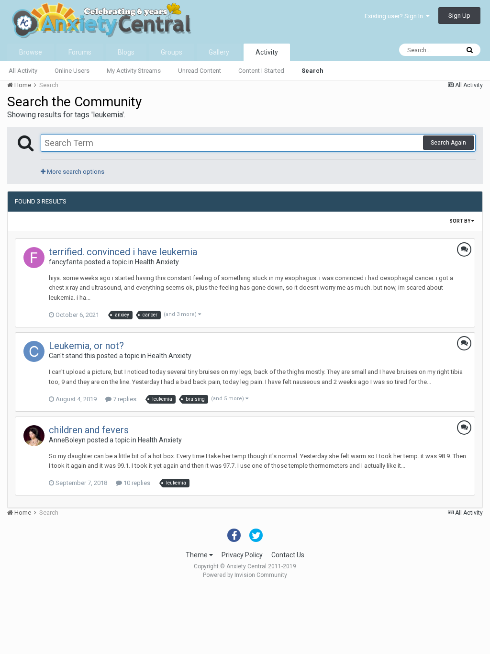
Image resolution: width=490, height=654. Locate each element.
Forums (79, 52)
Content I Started (261, 70)
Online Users (72, 70)
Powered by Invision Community (245, 575)
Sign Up (459, 15)
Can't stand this (72, 356)
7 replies (123, 399)
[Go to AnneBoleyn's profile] (34, 435)
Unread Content (199, 70)
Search (312, 70)
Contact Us (287, 555)
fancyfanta (66, 262)
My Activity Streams (134, 70)
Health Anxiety (157, 262)
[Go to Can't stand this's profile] (34, 351)
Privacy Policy (242, 555)
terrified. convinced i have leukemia (123, 252)
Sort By (460, 221)
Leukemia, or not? (86, 345)
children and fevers (89, 430)
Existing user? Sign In (395, 16)
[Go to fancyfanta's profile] (34, 257)
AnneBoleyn (67, 440)
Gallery (219, 52)
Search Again (448, 142)
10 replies (136, 482)
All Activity (23, 70)
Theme (197, 555)
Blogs (126, 52)
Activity (267, 52)
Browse (30, 52)
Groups (171, 52)
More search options (74, 171)
